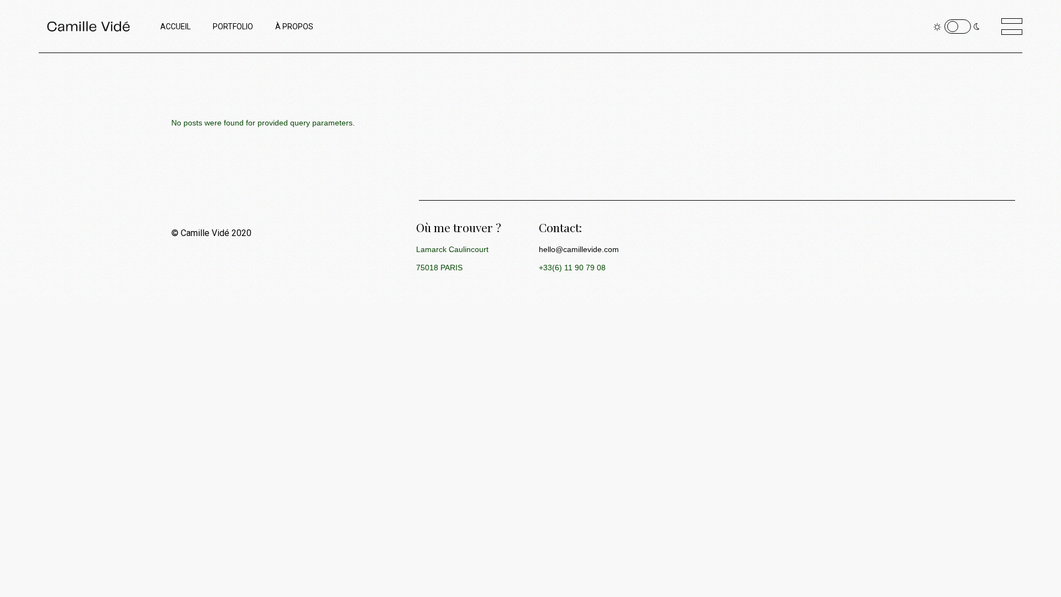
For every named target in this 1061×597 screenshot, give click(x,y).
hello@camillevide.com (579, 249)
